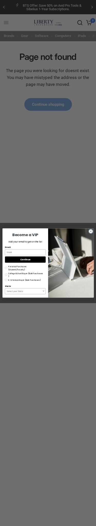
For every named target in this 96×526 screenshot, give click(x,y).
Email (7, 247)
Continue (25, 259)
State (7, 286)
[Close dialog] (91, 231)
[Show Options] (43, 291)
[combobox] (24, 291)
